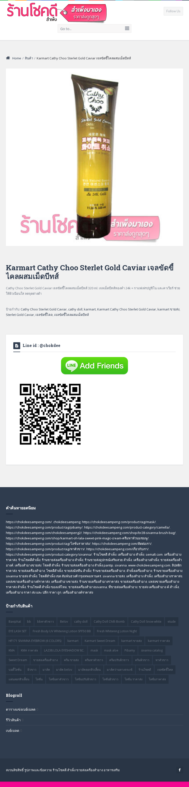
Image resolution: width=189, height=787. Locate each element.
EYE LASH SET (18, 631)
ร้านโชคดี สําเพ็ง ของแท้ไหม (47, 587)
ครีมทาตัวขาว (94, 660)
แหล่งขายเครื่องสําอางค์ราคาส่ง (28, 581)
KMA (12, 650)
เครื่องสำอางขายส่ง (28, 565)
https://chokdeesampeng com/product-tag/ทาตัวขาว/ (45, 549)
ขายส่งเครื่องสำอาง (31, 570)
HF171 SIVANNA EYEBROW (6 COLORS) (35, 641)
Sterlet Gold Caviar (20, 314)
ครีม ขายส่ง (71, 660)
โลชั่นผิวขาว (110, 679)
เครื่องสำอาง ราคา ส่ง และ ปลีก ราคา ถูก (33, 592)
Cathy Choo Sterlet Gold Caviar (44, 309)
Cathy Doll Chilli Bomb (109, 621)
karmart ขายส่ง (168, 309)
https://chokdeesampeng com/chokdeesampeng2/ (44, 532)
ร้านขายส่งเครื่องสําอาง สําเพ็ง (62, 560)
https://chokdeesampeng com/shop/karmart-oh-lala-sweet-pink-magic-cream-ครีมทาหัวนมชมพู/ (77, 538)
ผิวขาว (32, 669)
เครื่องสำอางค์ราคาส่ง (78, 592)
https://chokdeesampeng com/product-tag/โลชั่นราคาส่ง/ (48, 543)
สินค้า (29, 58)
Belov (64, 621)
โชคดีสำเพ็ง (54, 570)
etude (172, 621)
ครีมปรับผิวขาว (119, 660)
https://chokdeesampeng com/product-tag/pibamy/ (44, 527)
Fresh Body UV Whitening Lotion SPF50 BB (62, 631)
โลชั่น (39, 679)
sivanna (121, 565)
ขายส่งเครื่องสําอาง (133, 581)
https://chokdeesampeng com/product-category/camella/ (127, 527)
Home (16, 58)
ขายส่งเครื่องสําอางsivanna (87, 587)
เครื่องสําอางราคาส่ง (168, 576)
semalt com (154, 554)
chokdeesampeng (66, 522)
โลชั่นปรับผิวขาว (85, 679)
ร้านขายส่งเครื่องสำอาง (109, 570)
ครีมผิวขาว (142, 660)
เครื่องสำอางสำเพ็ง (146, 560)
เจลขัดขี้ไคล (44, 314)
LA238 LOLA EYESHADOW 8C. (64, 650)
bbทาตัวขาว (45, 621)
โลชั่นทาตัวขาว (59, 679)
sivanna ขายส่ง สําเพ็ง (21, 576)
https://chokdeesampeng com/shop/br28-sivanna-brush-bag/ (129, 532)
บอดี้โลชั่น (15, 669)
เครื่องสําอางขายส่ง (64, 581)
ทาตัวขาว (162, 660)
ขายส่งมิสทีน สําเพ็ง (77, 570)
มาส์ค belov (64, 669)
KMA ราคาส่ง (29, 650)
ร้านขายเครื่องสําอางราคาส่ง (99, 581)
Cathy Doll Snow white (146, 621)
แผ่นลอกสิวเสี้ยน (19, 679)
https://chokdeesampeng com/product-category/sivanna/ (49, 554)
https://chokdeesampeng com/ (29, 522)
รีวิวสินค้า (13, 720)
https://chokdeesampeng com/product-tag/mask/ (119, 522)
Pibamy (130, 650)
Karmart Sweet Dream (100, 641)
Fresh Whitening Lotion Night (117, 631)
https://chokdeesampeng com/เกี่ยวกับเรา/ (117, 549)
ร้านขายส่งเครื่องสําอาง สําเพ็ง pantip (87, 565)
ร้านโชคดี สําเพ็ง (105, 554)
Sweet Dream (18, 660)
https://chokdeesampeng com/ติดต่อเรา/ (122, 543)
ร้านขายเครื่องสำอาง (168, 570)
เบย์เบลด (12, 730)
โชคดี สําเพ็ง (51, 565)
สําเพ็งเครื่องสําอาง (139, 570)
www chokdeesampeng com (149, 565)
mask (94, 650)
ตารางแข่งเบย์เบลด (20, 709)
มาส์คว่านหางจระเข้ (119, 669)
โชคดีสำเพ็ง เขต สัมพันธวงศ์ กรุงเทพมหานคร (70, 576)
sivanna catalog (152, 650)
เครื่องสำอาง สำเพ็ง (131, 554)
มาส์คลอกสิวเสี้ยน (89, 669)
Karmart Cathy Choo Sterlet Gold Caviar (126, 309)
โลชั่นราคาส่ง (157, 679)
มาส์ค (46, 669)
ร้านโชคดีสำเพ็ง (29, 560)
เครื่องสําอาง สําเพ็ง (139, 576)
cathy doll (75, 309)
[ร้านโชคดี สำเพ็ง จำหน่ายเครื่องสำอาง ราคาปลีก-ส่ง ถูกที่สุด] (57, 12)
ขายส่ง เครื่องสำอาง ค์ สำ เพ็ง (159, 587)
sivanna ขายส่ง (114, 576)
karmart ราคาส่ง (159, 641)
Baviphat (15, 621)
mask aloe (111, 650)
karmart (90, 309)
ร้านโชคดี (145, 669)
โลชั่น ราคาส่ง (133, 679)
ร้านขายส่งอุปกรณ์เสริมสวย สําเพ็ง (108, 560)
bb (29, 621)
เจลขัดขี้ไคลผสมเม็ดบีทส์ (71, 314)
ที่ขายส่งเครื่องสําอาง (123, 587)
